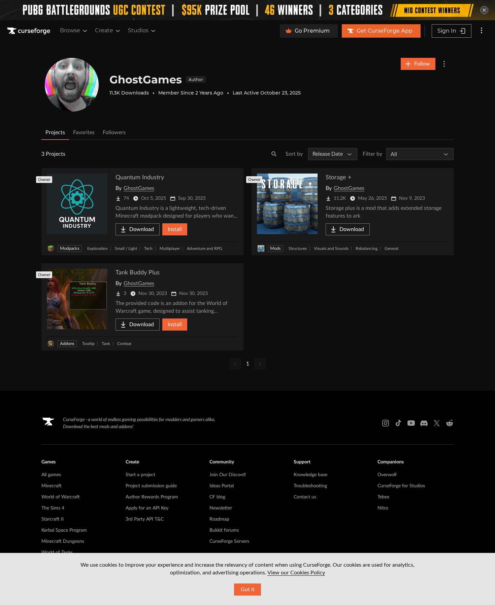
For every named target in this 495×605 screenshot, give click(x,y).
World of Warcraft (60, 497)
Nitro (382, 508)
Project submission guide (151, 486)
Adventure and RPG (204, 249)
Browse (70, 30)
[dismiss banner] (484, 10)
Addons (67, 344)
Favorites (84, 132)
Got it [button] (248, 589)
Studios (138, 30)
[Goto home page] (29, 31)
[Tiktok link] (398, 423)
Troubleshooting (310, 486)
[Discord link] (424, 423)
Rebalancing (366, 249)
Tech (148, 249)
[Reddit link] (450, 423)
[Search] (274, 154)
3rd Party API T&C (145, 519)
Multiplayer (170, 249)
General (391, 249)
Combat (124, 344)
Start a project (140, 474)
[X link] (437, 423)
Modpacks (69, 249)
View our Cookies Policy (296, 572)
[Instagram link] (386, 423)
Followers (114, 132)
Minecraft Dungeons (62, 541)
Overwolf (387, 474)
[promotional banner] (247, 10)
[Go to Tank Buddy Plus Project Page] (142, 306)
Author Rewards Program (152, 497)
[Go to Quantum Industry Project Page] (142, 211)
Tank (106, 344)
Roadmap (219, 519)
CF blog (217, 497)
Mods (275, 249)
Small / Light (126, 249)
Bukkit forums (224, 530)
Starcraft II (52, 519)
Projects (55, 132)
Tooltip (88, 344)
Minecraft (51, 486)
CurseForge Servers (229, 541)
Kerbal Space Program (64, 530)
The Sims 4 (52, 508)
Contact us (305, 497)
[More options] (481, 31)
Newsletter (220, 508)
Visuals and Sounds (331, 249)
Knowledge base (310, 474)
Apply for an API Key (147, 508)
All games (51, 474)
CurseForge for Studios (401, 486)
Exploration (97, 249)
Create (104, 30)
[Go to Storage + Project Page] (353, 211)
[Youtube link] (411, 423)
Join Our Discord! (227, 474)
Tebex (383, 497)
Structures (298, 249)
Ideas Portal (221, 486)
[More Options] (444, 64)
